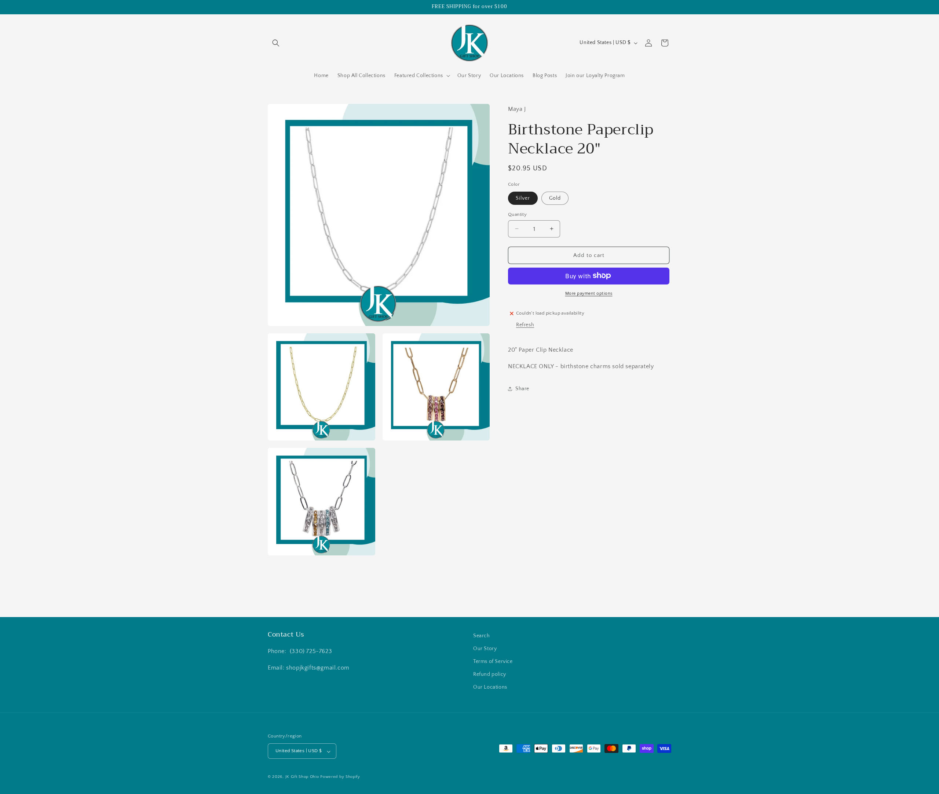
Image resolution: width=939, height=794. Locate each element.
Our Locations (490, 687)
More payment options (589, 293)
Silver (523, 198)
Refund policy (489, 675)
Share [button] (522, 388)
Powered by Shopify (340, 777)
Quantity (517, 214)
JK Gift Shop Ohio (302, 777)
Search (481, 636)
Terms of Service (493, 662)
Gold (555, 198)
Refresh (525, 324)
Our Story (485, 649)
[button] (276, 43)
